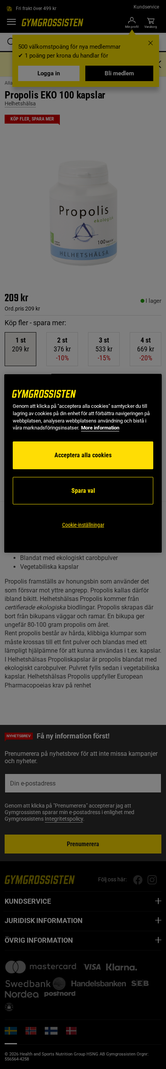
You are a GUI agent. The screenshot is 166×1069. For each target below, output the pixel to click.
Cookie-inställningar (83, 525)
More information (100, 428)
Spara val (83, 490)
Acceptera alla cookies (83, 455)
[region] (83, 463)
